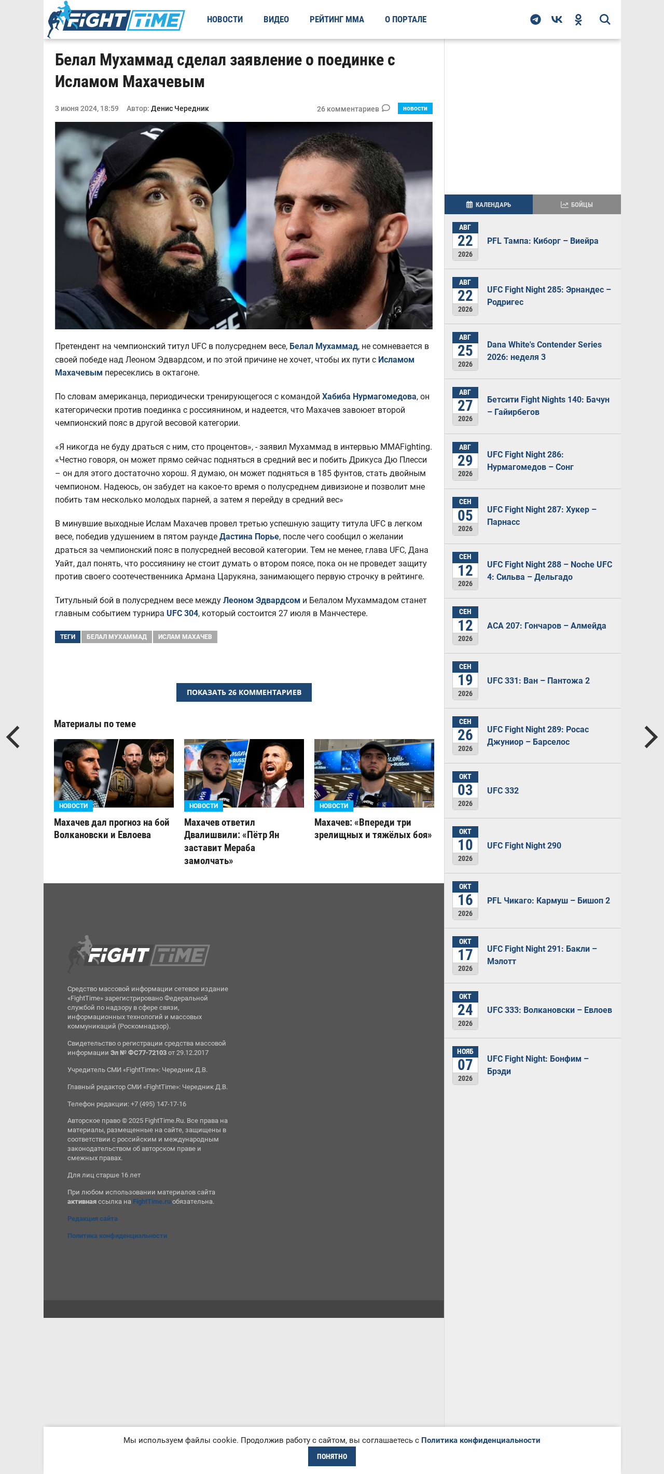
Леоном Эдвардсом (261, 600)
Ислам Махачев (185, 637)
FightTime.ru (152, 1201)
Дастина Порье (249, 536)
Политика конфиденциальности (117, 1236)
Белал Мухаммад (323, 346)
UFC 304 (182, 613)
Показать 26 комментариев (244, 692)
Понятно (332, 1456)
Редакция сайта (92, 1218)
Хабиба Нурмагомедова (369, 396)
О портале (405, 19)
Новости (225, 19)
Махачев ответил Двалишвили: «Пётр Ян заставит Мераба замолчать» (231, 841)
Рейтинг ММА (337, 19)
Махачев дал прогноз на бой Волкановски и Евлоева (112, 828)
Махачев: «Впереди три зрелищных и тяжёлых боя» (373, 828)
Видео (276, 19)
